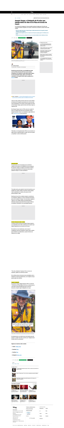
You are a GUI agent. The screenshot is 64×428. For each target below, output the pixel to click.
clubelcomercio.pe (20, 425)
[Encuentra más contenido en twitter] (14, 37)
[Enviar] (12, 14)
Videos (47, 408)
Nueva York (30, 14)
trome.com (34, 425)
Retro (46, 413)
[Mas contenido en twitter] (32, 418)
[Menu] (12, 12)
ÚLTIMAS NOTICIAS (43, 42)
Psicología (34, 14)
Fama (40, 413)
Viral (18, 363)
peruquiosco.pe (44, 425)
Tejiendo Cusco (16, 113)
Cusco (15, 363)
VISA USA (41, 14)
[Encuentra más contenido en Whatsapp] (16, 37)
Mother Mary (37, 14)
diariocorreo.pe (39, 425)
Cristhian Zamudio (16, 65)
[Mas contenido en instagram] (34, 418)
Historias (41, 418)
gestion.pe (25, 425)
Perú (13, 363)
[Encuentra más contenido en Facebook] (12, 37)
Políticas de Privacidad (29, 408)
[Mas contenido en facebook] (30, 418)
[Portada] (15, 408)
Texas (27, 14)
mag (48, 425)
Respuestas (41, 408)
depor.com (29, 425)
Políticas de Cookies (29, 410)
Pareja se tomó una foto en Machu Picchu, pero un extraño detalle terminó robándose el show (32, 35)
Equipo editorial (15, 409)
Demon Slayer (44, 14)
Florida (22, 14)
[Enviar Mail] (11, 65)
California (25, 14)
